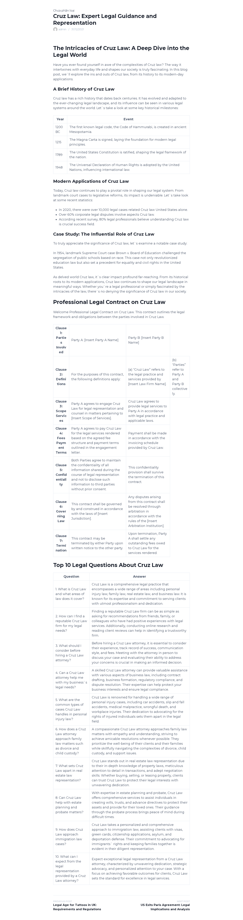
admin (62, 29)
